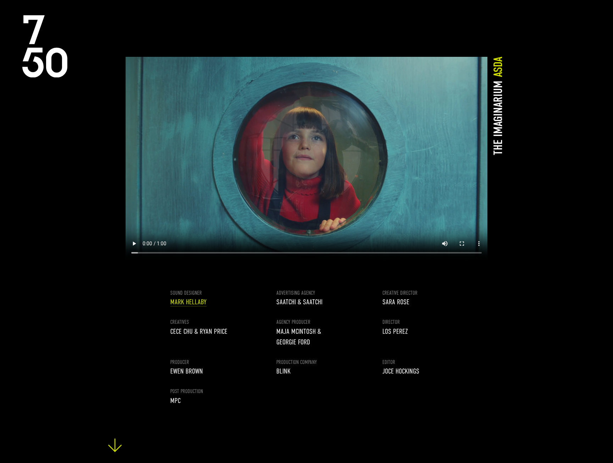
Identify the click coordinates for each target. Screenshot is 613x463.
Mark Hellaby (188, 302)
